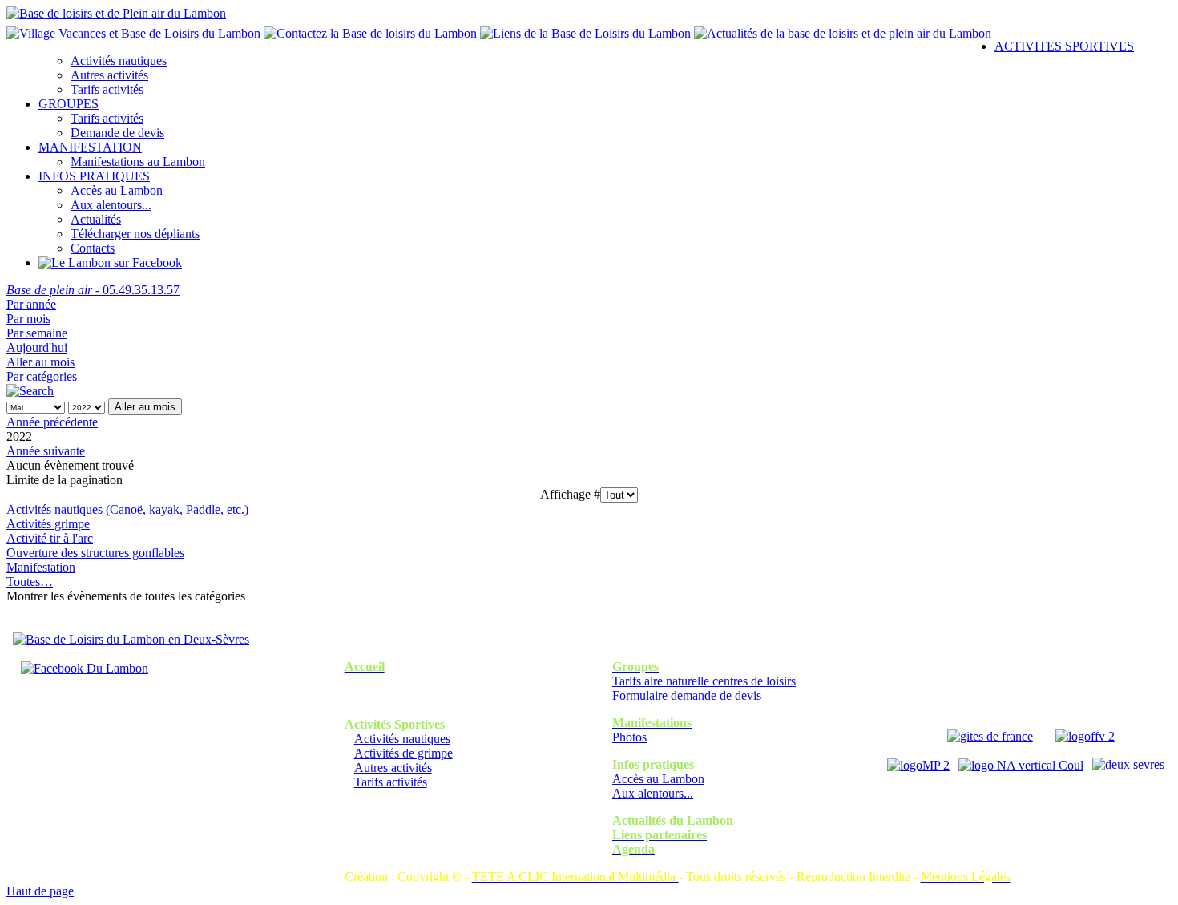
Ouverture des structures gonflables (95, 553)
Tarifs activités (107, 89)
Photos (629, 737)
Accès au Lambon (117, 190)
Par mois (28, 318)
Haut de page (40, 891)
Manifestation (40, 567)
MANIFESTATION (90, 147)
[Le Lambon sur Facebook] (110, 262)
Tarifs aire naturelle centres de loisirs (704, 681)
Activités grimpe (48, 524)
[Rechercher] (30, 391)
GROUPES (68, 104)
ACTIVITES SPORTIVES (1064, 46)
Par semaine (36, 333)
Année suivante (45, 451)
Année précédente (52, 422)
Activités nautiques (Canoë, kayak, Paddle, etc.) (127, 509)
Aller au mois (40, 362)
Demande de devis (117, 132)
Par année (31, 304)
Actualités (96, 219)
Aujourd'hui (36, 347)
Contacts (93, 248)
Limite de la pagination (64, 480)
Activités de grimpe (403, 753)
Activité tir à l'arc (49, 538)
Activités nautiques (119, 60)
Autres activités (109, 75)
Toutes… (29, 581)
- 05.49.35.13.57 (93, 290)
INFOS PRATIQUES (94, 176)
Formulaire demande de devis (686, 695)
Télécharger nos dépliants (135, 233)
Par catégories (41, 376)
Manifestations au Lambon (138, 161)
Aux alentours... (111, 205)
